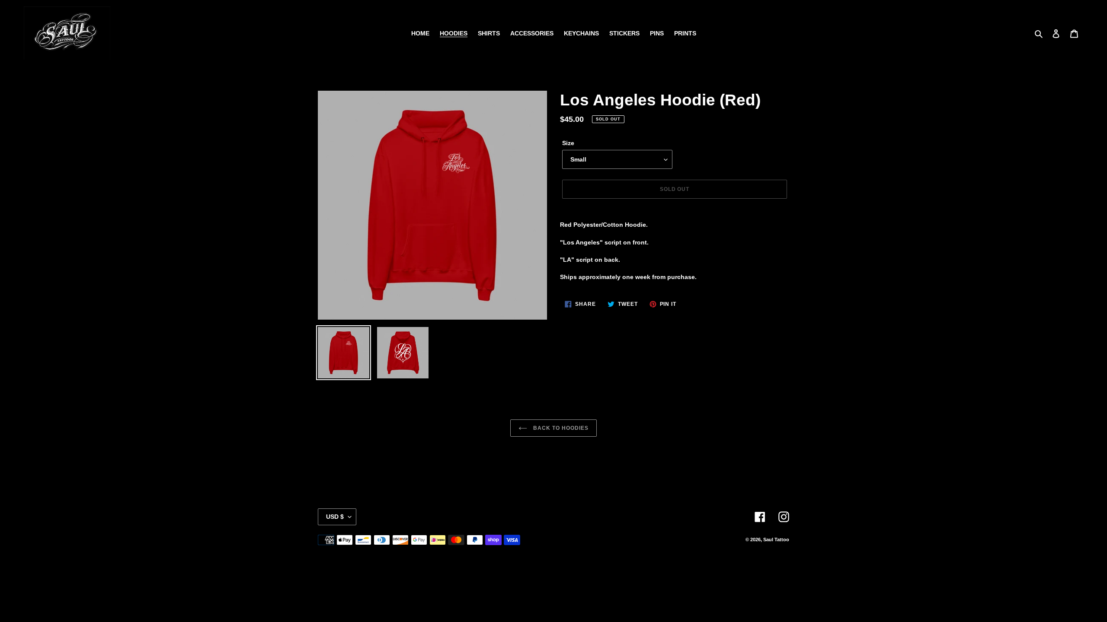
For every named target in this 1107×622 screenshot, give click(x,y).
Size (568, 143)
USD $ (335, 516)
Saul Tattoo (776, 539)
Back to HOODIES (559, 428)
